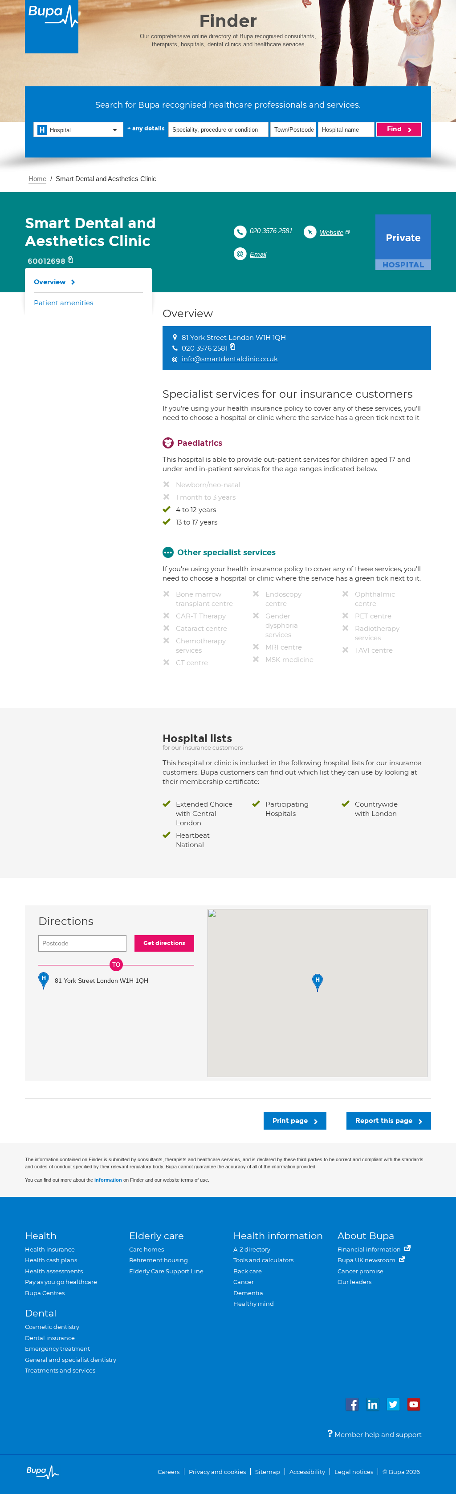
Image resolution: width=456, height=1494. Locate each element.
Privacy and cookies (217, 1471)
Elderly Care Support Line (166, 1271)
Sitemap (267, 1471)
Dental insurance (50, 1337)
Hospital (60, 130)
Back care (247, 1271)
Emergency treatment (57, 1348)
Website (331, 232)
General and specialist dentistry (70, 1359)
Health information (278, 1235)
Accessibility (307, 1471)
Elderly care (156, 1235)
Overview (50, 282)
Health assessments (54, 1271)
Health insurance (50, 1249)
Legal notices (353, 1471)
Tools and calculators (263, 1260)
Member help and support (377, 1434)
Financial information (370, 1249)
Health (41, 1235)
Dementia (248, 1292)
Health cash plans (51, 1260)
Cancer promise (360, 1271)
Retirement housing (158, 1260)
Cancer (243, 1281)
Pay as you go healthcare (61, 1281)
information (108, 1180)
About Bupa (366, 1235)
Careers (168, 1471)
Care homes (146, 1249)
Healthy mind (253, 1303)
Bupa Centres (45, 1292)
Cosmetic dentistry (52, 1326)
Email (258, 254)
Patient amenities (63, 303)
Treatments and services (60, 1370)
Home (37, 178)
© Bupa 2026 (401, 1471)
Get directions (164, 943)
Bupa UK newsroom (367, 1260)
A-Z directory (251, 1249)
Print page (291, 1121)
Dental (41, 1313)
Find (395, 129)
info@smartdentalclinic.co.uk (230, 359)
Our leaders (354, 1281)
